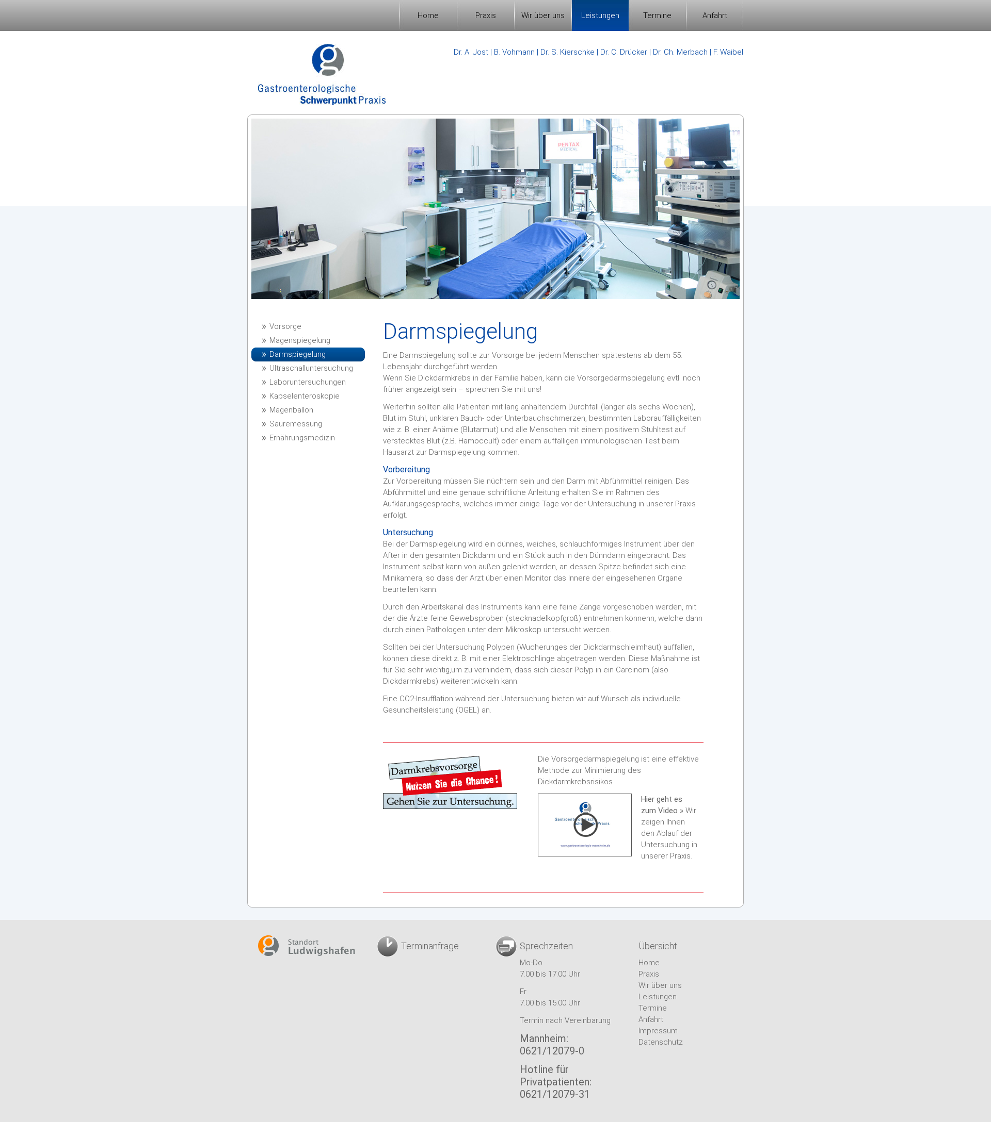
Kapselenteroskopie (304, 396)
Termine (657, 15)
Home (428, 15)
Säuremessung (295, 423)
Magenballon (291, 410)
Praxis (485, 15)
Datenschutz (660, 1042)
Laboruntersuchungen (307, 382)
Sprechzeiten (546, 945)
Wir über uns (543, 15)
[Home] (322, 74)
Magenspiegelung (299, 340)
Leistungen (600, 15)
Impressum (658, 1030)
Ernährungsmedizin (302, 437)
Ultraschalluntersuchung (311, 368)
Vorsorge (285, 326)
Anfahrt (714, 15)
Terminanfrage (430, 945)
